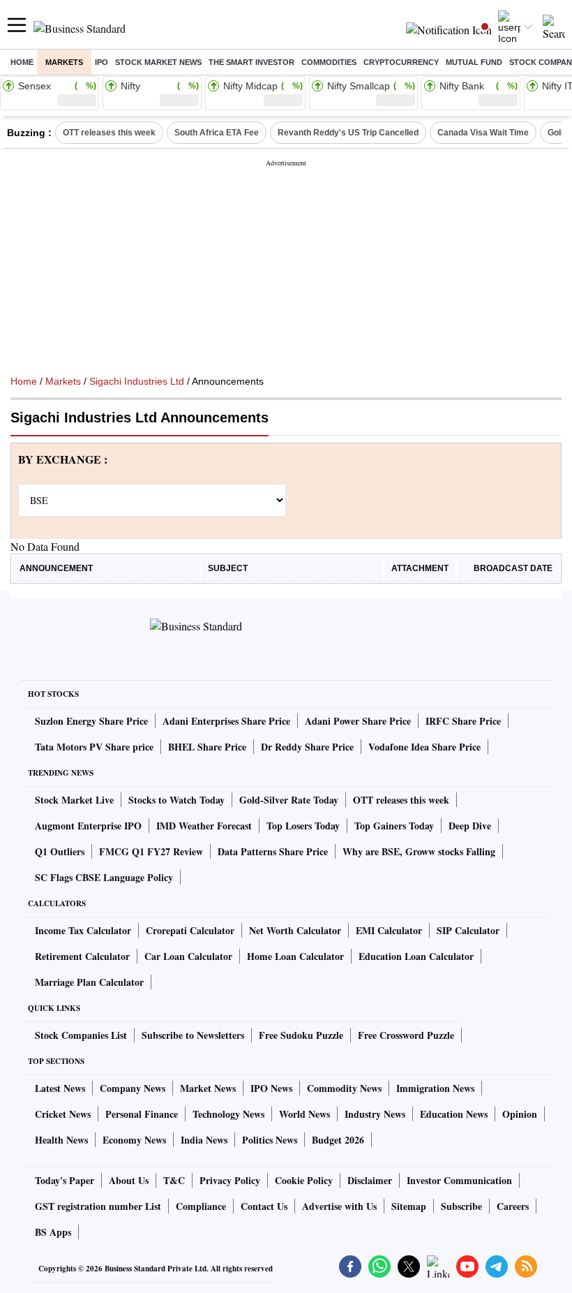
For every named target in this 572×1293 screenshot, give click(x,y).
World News (304, 1114)
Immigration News (435, 1088)
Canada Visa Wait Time (483, 133)
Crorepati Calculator (190, 930)
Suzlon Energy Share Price (91, 721)
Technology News (228, 1114)
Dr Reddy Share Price (307, 746)
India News (204, 1139)
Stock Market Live (74, 799)
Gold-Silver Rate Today (288, 799)
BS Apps (53, 1232)
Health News (61, 1139)
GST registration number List (98, 1206)
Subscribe (461, 1206)
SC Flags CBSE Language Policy (104, 877)
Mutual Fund (474, 62)
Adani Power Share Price (358, 721)
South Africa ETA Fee (216, 133)
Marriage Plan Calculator (89, 982)
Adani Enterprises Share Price (226, 721)
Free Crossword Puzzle (406, 1035)
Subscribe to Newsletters (193, 1035)
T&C (174, 1180)
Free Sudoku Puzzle (301, 1035)
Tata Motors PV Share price (94, 746)
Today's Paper (64, 1180)
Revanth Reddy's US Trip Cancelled (348, 133)
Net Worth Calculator (295, 930)
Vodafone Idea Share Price (424, 746)
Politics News (269, 1139)
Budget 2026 (338, 1139)
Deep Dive (470, 825)
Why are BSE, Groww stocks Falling (419, 851)
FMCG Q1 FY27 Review (151, 851)
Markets (64, 62)
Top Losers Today (303, 825)
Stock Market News (158, 62)
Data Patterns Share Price (273, 851)
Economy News (134, 1139)
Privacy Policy (230, 1180)
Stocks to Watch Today (176, 799)
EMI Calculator (389, 930)
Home (21, 62)
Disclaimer (369, 1180)
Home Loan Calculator (295, 956)
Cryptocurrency (401, 62)
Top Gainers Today (394, 825)
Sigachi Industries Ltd (136, 381)
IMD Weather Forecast (204, 825)
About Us (129, 1180)
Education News (454, 1114)
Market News (208, 1088)
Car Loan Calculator (188, 956)
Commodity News (344, 1088)
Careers (513, 1206)
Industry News (375, 1114)
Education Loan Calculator (416, 956)
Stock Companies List (81, 1035)
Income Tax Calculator (83, 930)
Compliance (201, 1206)
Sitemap (408, 1206)
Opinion (519, 1114)
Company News (132, 1088)
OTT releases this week (109, 133)
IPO (101, 62)
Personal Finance (141, 1114)
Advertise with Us (339, 1206)
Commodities (328, 62)
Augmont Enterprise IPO (88, 825)
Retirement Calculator (82, 956)
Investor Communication (459, 1180)
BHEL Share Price (207, 746)
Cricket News (63, 1114)
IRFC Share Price (463, 721)
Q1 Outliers (59, 851)
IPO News (271, 1088)
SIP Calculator (468, 930)
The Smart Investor (251, 62)
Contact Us (264, 1206)
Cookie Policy (304, 1180)
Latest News (60, 1088)
